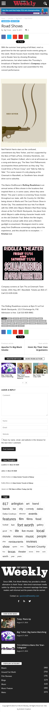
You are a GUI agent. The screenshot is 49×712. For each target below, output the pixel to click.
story (22, 546)
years (19, 556)
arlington (17, 503)
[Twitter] (30, 601)
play (4, 541)
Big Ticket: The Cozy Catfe (38, 376)
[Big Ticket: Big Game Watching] (8, 368)
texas (12, 551)
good (5, 531)
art (28, 503)
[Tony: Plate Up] (8, 623)
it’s (11, 531)
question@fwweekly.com (29, 596)
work (44, 552)
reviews (31, 541)
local (40, 531)
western (13, 326)
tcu (4, 552)
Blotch (3, 668)
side (25, 323)
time (37, 552)
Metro (3, 692)
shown (19, 323)
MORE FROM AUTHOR (33, 359)
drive (40, 318)
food (38, 519)
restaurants (16, 541)
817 (5, 504)
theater (22, 551)
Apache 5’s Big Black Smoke (11, 348)
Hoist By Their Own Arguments (38, 348)
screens (5, 323)
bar (14, 509)
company (33, 318)
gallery (40, 525)
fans (4, 321)
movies (18, 536)
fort (9, 321)
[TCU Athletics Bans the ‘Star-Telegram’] (8, 649)
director (22, 514)
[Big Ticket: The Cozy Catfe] (40, 368)
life (17, 531)
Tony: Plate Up (24, 619)
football (5, 525)
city (21, 508)
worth (21, 326)
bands (6, 508)
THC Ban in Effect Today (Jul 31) (20, 489)
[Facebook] (19, 601)
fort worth (25, 525)
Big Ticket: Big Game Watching (7, 376)
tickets (31, 552)
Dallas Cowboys (9, 514)
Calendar (5, 21)
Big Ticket (15, 21)
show (6, 546)
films (30, 519)
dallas (40, 508)
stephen (32, 323)
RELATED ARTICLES (14, 359)
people (41, 536)
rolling (42, 321)
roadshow (34, 321)
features (9, 519)
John (3, 471)
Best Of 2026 (14, 465)
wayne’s (5, 326)
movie (25, 321)
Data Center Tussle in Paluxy (23, 477)
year (12, 556)
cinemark (24, 318)
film (21, 519)
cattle (15, 318)
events (33, 513)
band (35, 503)
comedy (30, 508)
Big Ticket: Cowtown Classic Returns (23, 376)
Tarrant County (36, 546)
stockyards (41, 323)
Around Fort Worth (8, 672)
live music (28, 530)
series (12, 323)
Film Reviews (6, 676)
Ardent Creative (25, 709)
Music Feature (7, 688)
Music (3, 684)
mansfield (17, 321)
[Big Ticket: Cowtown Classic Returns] (24, 368)
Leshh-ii (4, 465)
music (30, 536)
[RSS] (25, 601)
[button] (45, 4)
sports (14, 547)
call (9, 318)
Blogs (3, 680)
